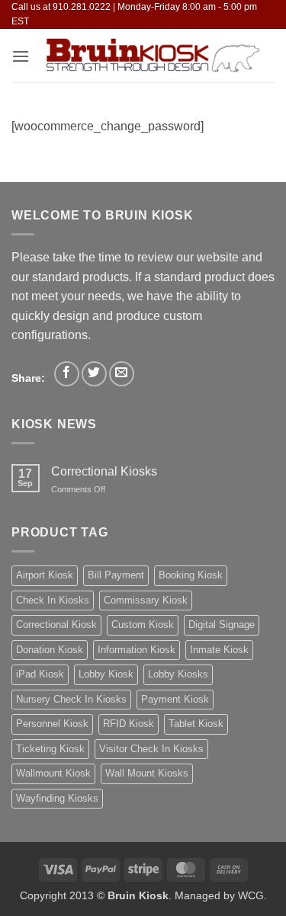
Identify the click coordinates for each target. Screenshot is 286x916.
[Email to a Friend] (121, 373)
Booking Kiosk (191, 575)
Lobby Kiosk (106, 674)
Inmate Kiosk (219, 649)
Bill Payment (116, 575)
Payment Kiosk (175, 699)
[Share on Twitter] (94, 373)
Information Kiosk (136, 649)
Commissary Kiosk (146, 600)
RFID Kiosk (128, 723)
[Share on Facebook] (66, 373)
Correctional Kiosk (56, 624)
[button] (20, 56)
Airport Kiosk (44, 575)
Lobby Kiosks (178, 674)
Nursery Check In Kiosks (71, 699)
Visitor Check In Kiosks (151, 748)
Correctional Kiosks (104, 471)
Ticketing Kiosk (50, 748)
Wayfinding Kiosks (57, 798)
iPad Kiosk (40, 674)
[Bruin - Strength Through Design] (152, 55)
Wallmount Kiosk (53, 773)
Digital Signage (221, 624)
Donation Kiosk (49, 649)
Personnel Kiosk (52, 723)
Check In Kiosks (52, 600)
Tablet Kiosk (196, 723)
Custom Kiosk (142, 624)
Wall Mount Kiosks (146, 773)
